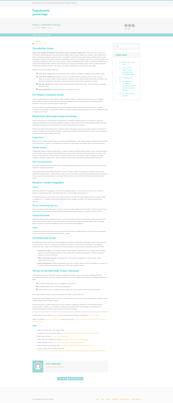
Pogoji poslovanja (124, 399)
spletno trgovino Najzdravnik (53, 319)
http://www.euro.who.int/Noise (59, 336)
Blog (102, 399)
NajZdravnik (54, 315)
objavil (47, 27)
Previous (62, 378)
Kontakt (108, 399)
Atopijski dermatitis (127, 78)
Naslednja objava (75, 378)
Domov (34, 35)
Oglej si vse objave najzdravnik (55, 367)
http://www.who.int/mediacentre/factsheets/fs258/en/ (68, 342)
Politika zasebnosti (136, 399)
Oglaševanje (115, 399)
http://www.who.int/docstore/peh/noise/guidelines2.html (75, 345)
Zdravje (37, 41)
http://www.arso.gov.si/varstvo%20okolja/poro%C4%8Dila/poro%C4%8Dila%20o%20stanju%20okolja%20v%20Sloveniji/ (72, 350)
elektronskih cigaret (93, 315)
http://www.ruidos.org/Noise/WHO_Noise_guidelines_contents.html (80, 333)
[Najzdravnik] (43, 12)
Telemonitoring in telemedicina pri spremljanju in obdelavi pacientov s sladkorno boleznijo (128, 86)
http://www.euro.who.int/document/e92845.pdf (75, 339)
